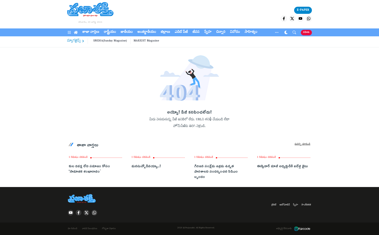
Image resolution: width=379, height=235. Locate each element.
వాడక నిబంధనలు (89, 228)
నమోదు (306, 32)
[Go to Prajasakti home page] (82, 199)
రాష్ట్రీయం (110, 32)
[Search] (294, 32)
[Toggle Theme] (286, 32)
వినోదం (235, 32)
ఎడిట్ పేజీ (181, 32)
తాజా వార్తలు (91, 32)
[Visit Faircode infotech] (302, 229)
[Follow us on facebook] (284, 18)
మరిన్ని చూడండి (302, 145)
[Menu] (69, 32)
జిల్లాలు (165, 32)
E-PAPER (303, 10)
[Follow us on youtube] (300, 18)
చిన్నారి (220, 32)
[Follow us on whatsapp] (309, 18)
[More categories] (277, 32)
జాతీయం (127, 32)
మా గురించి (72, 228)
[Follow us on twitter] (292, 18)
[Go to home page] (90, 10)
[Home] (76, 32)
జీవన (196, 32)
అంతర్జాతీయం (147, 32)
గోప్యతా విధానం (109, 228)
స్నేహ (208, 32)
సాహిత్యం (251, 32)
